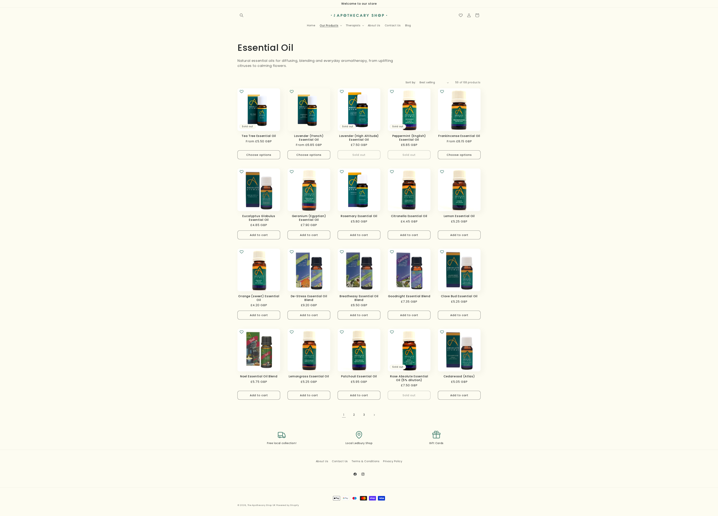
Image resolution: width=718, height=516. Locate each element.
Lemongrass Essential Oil (309, 376)
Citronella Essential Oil (409, 216)
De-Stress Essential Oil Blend (309, 298)
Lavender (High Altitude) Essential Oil (359, 137)
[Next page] (374, 415)
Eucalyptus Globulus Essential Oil (258, 218)
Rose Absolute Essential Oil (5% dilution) (409, 378)
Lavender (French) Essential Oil (308, 137)
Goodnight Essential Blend (409, 296)
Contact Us (340, 461)
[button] (241, 15)
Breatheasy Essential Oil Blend (359, 298)
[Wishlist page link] (461, 15)
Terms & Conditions (366, 461)
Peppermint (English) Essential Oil (409, 137)
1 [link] (343, 415)
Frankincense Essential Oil (459, 136)
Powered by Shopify (287, 505)
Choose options (258, 155)
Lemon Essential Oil (459, 216)
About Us (322, 461)
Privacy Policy (392, 461)
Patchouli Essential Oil (359, 376)
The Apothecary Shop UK (261, 505)
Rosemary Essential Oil (359, 216)
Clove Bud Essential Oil (459, 296)
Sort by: (411, 82)
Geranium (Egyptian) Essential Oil (309, 218)
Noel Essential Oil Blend (258, 376)
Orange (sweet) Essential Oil (258, 298)
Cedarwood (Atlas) (459, 376)
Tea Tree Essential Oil (259, 136)
